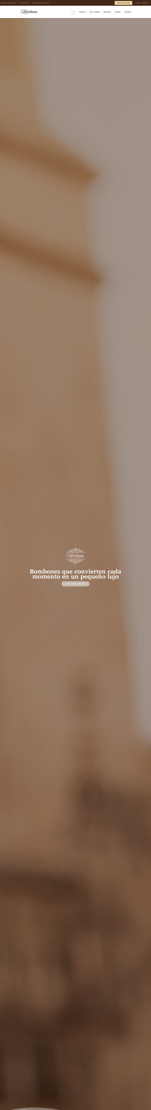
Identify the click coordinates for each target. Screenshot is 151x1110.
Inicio (73, 12)
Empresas (107, 12)
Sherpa (117, 12)
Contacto (127, 12)
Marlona (82, 12)
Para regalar (95, 12)
